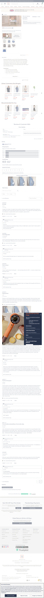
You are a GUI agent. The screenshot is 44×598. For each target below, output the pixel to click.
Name (27, 335)
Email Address (28, 325)
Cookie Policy (3, 592)
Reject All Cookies (23, 595)
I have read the (31, 342)
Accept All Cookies (10, 595)
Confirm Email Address (30, 330)
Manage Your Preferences (37, 595)
